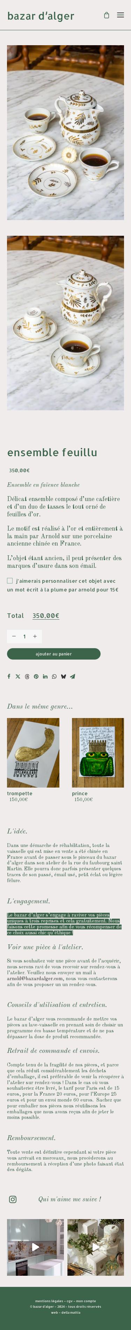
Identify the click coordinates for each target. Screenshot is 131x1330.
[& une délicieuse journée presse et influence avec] (95, 1247)
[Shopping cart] (103, 15)
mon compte (86, 1301)
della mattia (70, 1312)
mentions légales (49, 1301)
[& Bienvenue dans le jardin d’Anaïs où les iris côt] (35, 1247)
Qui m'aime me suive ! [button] (69, 1199)
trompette (19, 793)
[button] (9, 676)
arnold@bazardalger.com (35, 978)
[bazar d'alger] (65, 16)
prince (80, 793)
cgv (70, 1301)
